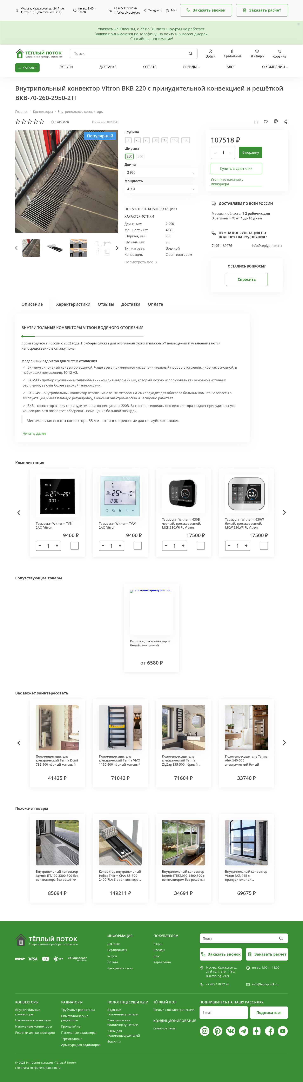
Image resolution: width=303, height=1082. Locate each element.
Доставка (131, 304)
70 (137, 140)
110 (174, 140)
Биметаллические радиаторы (74, 1018)
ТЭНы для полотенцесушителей (123, 1033)
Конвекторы (43, 111)
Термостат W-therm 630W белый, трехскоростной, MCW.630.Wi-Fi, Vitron (244, 523)
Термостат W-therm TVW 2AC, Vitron (117, 525)
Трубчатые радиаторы (78, 1010)
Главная (21, 111)
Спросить (247, 279)
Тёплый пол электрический (173, 1010)
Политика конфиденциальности (38, 1068)
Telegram (154, 10)
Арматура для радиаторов (81, 1045)
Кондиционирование (174, 1021)
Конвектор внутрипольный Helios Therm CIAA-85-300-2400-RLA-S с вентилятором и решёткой (120, 877)
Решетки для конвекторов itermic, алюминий (150, 643)
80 (155, 140)
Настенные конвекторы (33, 1020)
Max (173, 10)
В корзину (250, 152)
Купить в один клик (236, 168)
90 (165, 140)
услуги (66, 67)
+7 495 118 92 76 (125, 8)
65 (128, 140)
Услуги (112, 956)
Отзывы (106, 304)
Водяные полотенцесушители (122, 1012)
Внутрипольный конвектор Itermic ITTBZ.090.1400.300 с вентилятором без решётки (183, 875)
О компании (273, 67)
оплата (149, 67)
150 (185, 140)
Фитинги (114, 1041)
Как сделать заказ (120, 968)
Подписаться (269, 1012)
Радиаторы (72, 1002)
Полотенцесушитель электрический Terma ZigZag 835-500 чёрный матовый (180, 762)
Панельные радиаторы (78, 1032)
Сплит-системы (164, 1028)
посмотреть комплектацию (150, 209)
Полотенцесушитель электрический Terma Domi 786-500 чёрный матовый (57, 760)
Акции (158, 944)
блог (231, 67)
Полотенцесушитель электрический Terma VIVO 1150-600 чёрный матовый (120, 760)
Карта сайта (162, 962)
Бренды (190, 67)
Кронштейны (71, 1026)
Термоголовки (71, 1039)
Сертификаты (117, 950)
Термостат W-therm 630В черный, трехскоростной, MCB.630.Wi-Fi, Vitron (181, 523)
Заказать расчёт (265, 10)
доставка (108, 67)
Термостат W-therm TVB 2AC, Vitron (54, 525)
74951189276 (222, 246)
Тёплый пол (165, 1002)
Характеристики (73, 304)
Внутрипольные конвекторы (80, 111)
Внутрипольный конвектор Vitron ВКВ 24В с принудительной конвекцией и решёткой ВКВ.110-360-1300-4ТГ (246, 879)
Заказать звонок (209, 10)
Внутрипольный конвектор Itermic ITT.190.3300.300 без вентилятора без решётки (57, 875)
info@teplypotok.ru (127, 12)
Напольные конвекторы (33, 1026)
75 (146, 140)
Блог (157, 956)
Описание (32, 304)
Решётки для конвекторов (35, 1032)
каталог (30, 68)
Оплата (155, 304)
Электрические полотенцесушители (122, 1022)
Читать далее (34, 433)
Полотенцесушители (127, 1002)
